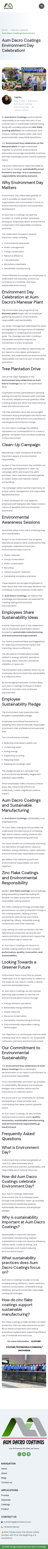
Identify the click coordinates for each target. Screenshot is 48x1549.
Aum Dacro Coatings (23, 104)
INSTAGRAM (24, 1350)
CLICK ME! (36, 1341)
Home (4, 30)
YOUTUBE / (11, 1347)
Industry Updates (19, 30)
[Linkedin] (29, 1454)
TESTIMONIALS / (24, 1347)
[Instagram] (19, 1454)
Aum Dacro (33, 101)
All (33, 107)
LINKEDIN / (37, 1347)
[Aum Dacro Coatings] (8, 6)
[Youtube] (24, 1454)
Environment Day (21, 107)
